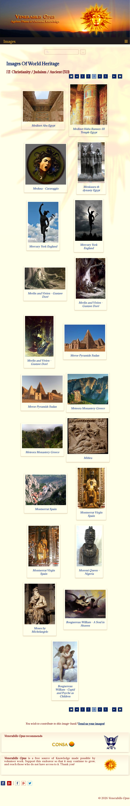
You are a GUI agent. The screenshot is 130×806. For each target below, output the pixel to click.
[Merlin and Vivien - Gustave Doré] (45, 289)
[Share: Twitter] (30, 783)
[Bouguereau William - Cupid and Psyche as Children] (65, 682)
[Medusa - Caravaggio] (45, 184)
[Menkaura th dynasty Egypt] (91, 183)
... (83, 52)
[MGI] (112, 744)
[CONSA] (65, 744)
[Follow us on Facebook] (3, 783)
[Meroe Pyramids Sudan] (84, 351)
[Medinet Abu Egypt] (43, 121)
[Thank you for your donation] (113, 767)
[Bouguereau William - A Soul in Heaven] (85, 618)
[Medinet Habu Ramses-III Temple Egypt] (88, 125)
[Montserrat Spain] (45, 505)
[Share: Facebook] (17, 783)
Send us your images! (91, 723)
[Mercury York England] (43, 242)
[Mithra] (88, 454)
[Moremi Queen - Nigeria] (89, 566)
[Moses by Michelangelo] (40, 624)
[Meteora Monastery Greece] (88, 404)
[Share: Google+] (23, 783)
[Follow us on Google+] (9, 783)
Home (35, 19)
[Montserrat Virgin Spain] (91, 508)
